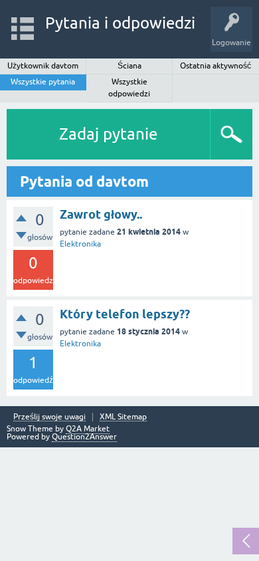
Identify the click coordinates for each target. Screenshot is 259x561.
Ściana (129, 65)
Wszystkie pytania (43, 81)
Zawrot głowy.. (101, 214)
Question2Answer (84, 436)
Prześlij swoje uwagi (49, 417)
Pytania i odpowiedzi (120, 23)
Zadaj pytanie (108, 134)
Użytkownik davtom (42, 65)
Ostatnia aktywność (215, 65)
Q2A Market (88, 428)
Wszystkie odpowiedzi (129, 87)
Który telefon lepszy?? (125, 314)
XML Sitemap (123, 417)
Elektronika (80, 244)
